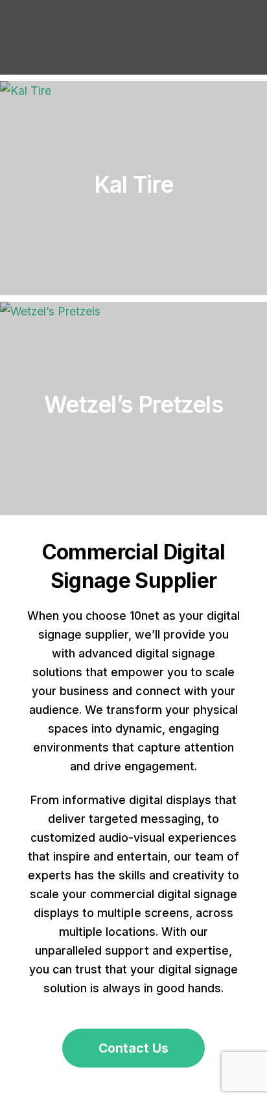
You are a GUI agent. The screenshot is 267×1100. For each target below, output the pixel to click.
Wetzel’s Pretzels (133, 404)
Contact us (133, 1048)
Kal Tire (133, 184)
